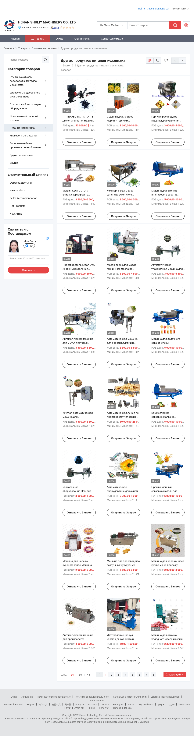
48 (88, 674)
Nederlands (184, 704)
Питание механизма (22, 127)
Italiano (131, 704)
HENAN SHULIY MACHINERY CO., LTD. (47, 22)
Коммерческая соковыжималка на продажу (162, 416)
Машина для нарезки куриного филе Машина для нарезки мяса (77, 565)
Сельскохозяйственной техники (24, 118)
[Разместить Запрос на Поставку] (186, 25)
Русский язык (146, 704)
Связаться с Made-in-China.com (130, 696)
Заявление (27, 696)
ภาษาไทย (79, 707)
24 (72, 674)
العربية (171, 704)
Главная (14, 38)
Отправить (28, 270)
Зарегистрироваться (158, 8)
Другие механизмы (21, 155)
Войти (141, 8)
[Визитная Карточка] (47, 238)
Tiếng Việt (104, 707)
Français (79, 704)
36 (80, 674)
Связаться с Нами (112, 38)
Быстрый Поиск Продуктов (165, 696)
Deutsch (105, 704)
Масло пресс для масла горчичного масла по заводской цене (121, 268)
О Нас (59, 38)
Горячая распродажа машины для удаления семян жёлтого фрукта (165, 120)
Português (118, 704)
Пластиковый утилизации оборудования (25, 106)
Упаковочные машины (23, 135)
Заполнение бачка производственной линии (25, 145)
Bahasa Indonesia (122, 707)
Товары (39, 38)
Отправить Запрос (79, 142)
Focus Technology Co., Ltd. (93, 715)
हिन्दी (68, 707)
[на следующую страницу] (182, 60)
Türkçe (91, 707)
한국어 (160, 704)
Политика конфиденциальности (92, 696)
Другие (14, 162)
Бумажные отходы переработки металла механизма (23, 80)
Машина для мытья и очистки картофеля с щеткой (75, 194)
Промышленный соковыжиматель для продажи (164, 491)
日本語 (68, 704)
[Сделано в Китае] (28, 7)
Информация (97, 700)
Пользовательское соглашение (54, 696)
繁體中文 (56, 704)
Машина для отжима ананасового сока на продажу (164, 194)
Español (92, 704)
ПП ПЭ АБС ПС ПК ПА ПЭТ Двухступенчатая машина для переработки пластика (79, 120)
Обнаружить (82, 38)
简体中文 (43, 704)
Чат (31, 245)
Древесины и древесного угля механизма (25, 94)
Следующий (173, 674)
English (30, 704)
